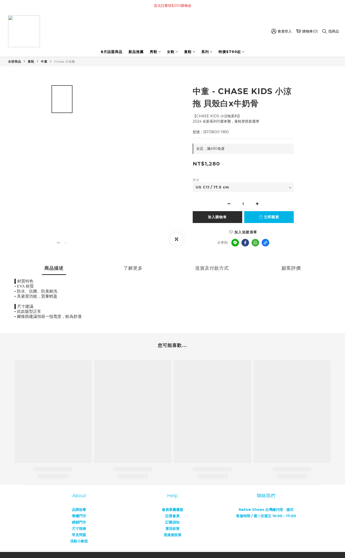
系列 (205, 51)
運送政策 (172, 528)
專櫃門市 (79, 516)
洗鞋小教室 (79, 541)
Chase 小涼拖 (64, 61)
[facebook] (245, 242)
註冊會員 (172, 516)
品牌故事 (79, 509)
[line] (235, 242)
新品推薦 (136, 51)
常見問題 (79, 535)
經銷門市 (79, 522)
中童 (44, 61)
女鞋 (171, 51)
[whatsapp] (255, 242)
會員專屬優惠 (172, 509)
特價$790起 (229, 51)
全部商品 (14, 61)
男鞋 (153, 51)
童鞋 (188, 51)
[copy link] (265, 242)
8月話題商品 (111, 51)
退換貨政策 (172, 535)
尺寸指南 (79, 528)
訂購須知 (172, 522)
